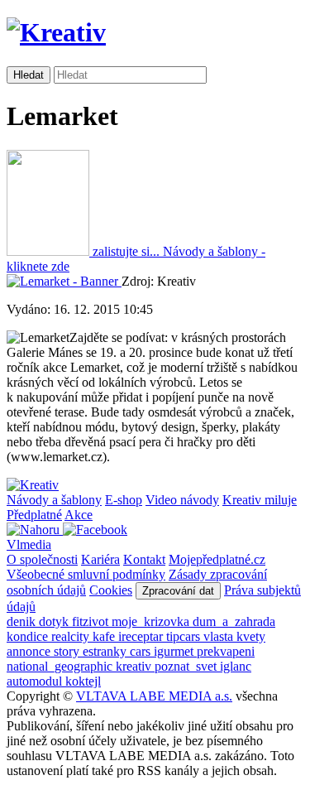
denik (23, 621)
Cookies (110, 590)
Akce (78, 515)
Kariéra (100, 559)
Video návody (182, 500)
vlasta (219, 636)
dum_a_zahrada (234, 621)
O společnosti (42, 559)
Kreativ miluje (259, 500)
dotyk (55, 621)
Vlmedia (29, 544)
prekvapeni (226, 651)
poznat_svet (187, 666)
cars (142, 651)
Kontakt (144, 559)
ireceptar (142, 636)
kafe (105, 636)
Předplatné (34, 515)
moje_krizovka (152, 621)
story (68, 651)
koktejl (83, 681)
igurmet (175, 651)
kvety (250, 636)
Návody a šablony (54, 500)
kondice (29, 636)
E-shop (123, 500)
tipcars (184, 636)
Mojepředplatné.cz (217, 559)
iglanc (235, 666)
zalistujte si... (126, 251)
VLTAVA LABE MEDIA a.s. (154, 696)
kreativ (135, 666)
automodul (36, 681)
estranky (106, 651)
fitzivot (92, 621)
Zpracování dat (178, 591)
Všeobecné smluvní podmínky (86, 574)
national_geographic (61, 666)
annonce (30, 651)
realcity (72, 636)
